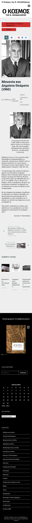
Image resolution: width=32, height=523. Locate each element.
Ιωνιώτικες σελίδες (9, 451)
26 (20, 400)
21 (28, 396)
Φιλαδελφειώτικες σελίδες (11, 447)
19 (20, 396)
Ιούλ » (8, 405)
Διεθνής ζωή (6, 505)
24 (12, 400)
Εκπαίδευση (6, 493)
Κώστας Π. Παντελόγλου (10, 455)
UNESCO (22, 95)
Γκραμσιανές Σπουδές (9, 467)
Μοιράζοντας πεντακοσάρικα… (5, 282)
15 (3, 396)
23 (7, 400)
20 (24, 396)
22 (3, 400)
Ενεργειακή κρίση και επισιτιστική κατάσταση (26, 283)
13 (24, 393)
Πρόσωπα (6, 474)
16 (7, 396)
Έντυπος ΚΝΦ (7, 509)
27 (24, 400)
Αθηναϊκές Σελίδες (8, 444)
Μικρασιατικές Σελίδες (10, 440)
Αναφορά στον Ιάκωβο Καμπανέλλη (16, 283)
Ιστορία (5, 478)
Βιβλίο (5, 486)
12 (20, 393)
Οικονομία (6, 471)
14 (28, 393)
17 (12, 396)
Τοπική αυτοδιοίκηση (9, 436)
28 (28, 400)
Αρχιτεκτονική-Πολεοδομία (11, 459)
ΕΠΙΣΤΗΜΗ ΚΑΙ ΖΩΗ (23, 98)
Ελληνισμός (6, 501)
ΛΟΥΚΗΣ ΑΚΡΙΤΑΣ (24, 105)
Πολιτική (5, 463)
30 (7, 403)
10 (12, 393)
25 (16, 400)
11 (16, 393)
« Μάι (3, 405)
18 (16, 396)
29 (3, 403)
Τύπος (9, 29)
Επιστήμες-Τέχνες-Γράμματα (15, 24)
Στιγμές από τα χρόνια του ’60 (11, 482)
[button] (28, 327)
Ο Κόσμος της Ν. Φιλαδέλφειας (16, 2)
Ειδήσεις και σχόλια (9, 432)
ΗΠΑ (21, 102)
